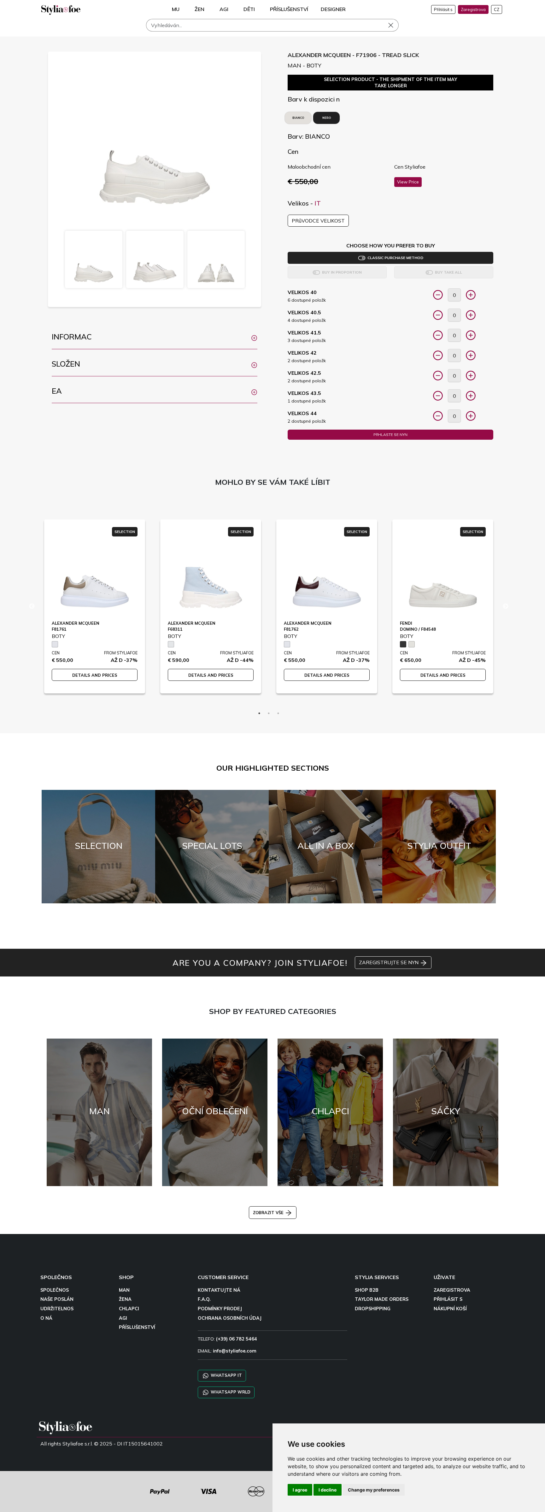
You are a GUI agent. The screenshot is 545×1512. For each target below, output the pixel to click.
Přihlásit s (443, 9)
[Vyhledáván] (395, 25)
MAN (124, 1290)
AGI (123, 1318)
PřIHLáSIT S (448, 1299)
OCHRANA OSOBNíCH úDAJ (229, 1318)
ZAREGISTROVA (452, 1290)
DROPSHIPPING (372, 1309)
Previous (32, 606)
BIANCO (298, 117)
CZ (496, 9)
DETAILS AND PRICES (94, 675)
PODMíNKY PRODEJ (220, 1309)
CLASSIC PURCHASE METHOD (394, 257)
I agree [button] (300, 1489)
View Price (408, 182)
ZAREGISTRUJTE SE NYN (389, 962)
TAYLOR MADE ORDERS (381, 1299)
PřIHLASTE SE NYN (390, 434)
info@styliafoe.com (234, 1351)
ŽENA (125, 1299)
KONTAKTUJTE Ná (219, 1290)
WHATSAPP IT (225, 1375)
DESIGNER (333, 9)
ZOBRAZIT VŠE (269, 1212)
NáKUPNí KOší (450, 1309)
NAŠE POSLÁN (56, 1299)
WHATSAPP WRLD (229, 1391)
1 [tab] (259, 713)
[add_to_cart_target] (438, 294)
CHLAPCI (129, 1309)
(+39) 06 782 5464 (236, 1339)
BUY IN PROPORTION (341, 272)
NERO (326, 117)
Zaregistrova (473, 9)
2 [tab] (269, 713)
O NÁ (46, 1318)
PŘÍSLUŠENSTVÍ (137, 1327)
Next (505, 606)
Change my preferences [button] (374, 1489)
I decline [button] (328, 1489)
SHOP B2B (366, 1290)
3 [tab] (278, 713)
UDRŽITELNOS (56, 1309)
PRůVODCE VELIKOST (318, 220)
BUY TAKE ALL (447, 272)
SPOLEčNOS (54, 1290)
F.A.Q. (204, 1299)
